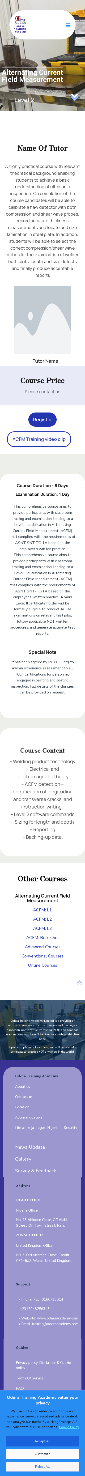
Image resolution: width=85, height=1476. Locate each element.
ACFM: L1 (42, 910)
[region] (42, 1433)
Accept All (43, 1441)
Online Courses (42, 965)
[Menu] (68, 25)
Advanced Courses (42, 947)
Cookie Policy (69, 1427)
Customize (42, 1454)
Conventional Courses (43, 956)
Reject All (42, 1466)
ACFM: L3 (42, 928)
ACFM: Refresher (42, 937)
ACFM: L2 (42, 919)
